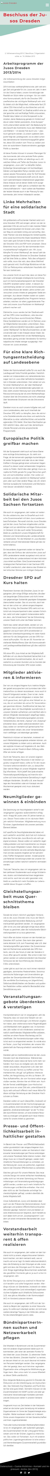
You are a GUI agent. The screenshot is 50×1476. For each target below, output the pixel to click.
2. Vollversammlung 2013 (14, 53)
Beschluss (29, 53)
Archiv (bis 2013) (29, 1469)
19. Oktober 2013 (28, 56)
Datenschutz (6, 1466)
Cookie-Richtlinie (23, 1466)
